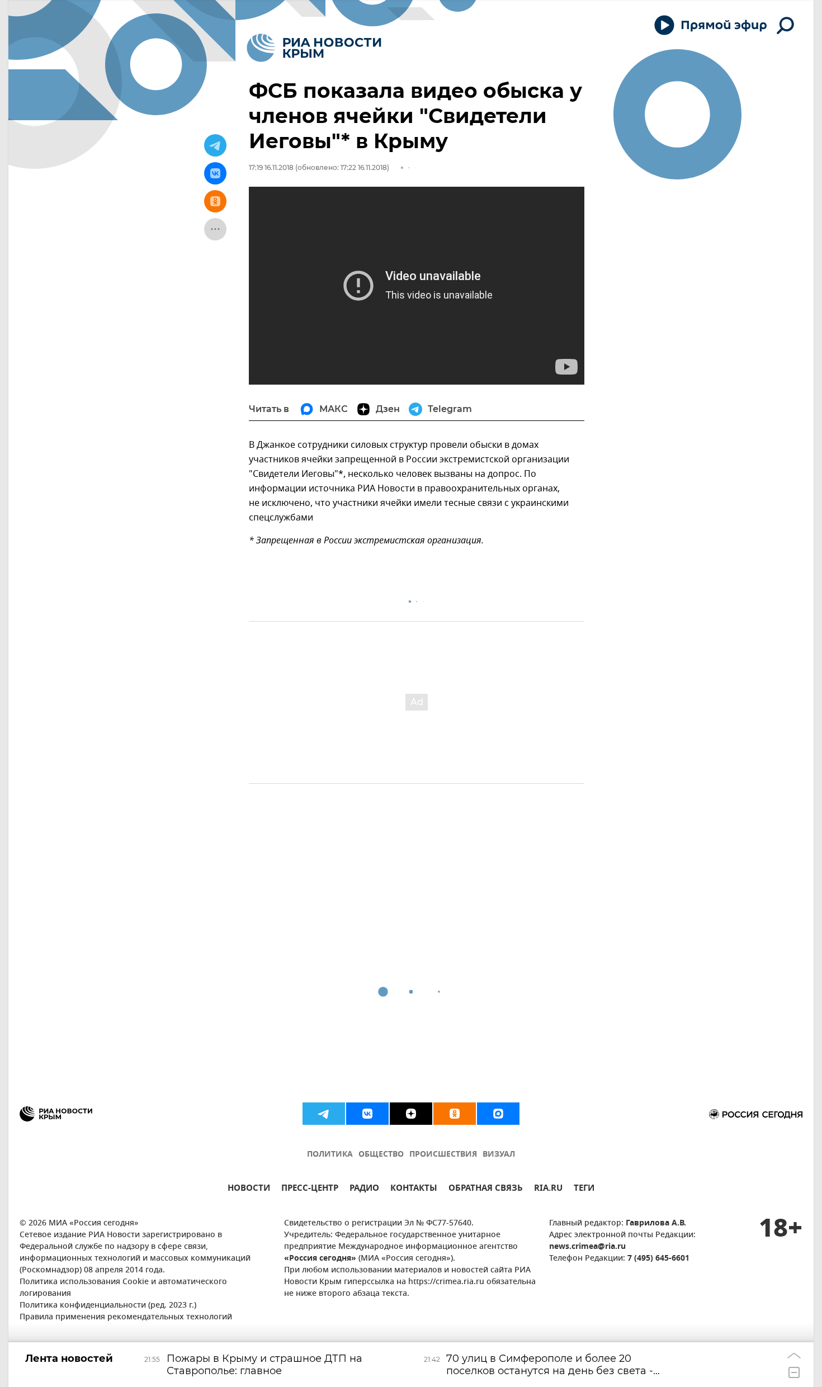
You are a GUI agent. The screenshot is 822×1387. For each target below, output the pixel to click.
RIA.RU (548, 1189)
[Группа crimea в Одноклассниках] (454, 1113)
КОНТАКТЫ (413, 1189)
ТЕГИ (584, 1189)
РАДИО (364, 1189)
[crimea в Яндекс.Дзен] (411, 1113)
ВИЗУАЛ (499, 1154)
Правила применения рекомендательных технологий (126, 1317)
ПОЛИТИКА (330, 1154)
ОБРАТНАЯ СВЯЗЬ (485, 1189)
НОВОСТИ (249, 1189)
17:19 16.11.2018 (271, 167)
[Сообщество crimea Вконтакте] (367, 1113)
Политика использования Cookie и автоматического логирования (123, 1288)
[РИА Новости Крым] (314, 48)
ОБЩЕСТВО (381, 1154)
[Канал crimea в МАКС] (498, 1113)
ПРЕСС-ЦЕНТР (309, 1189)
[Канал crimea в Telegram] (324, 1113)
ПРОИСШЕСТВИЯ (443, 1154)
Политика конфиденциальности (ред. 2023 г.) (108, 1305)
